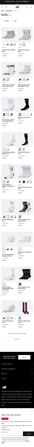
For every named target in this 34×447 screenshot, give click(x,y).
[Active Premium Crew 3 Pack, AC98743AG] (27, 182)
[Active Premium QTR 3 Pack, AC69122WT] (3, 45)
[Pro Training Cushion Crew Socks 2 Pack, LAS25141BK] (3, 115)
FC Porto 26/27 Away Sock (24, 321)
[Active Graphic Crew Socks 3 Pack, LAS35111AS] (19, 217)
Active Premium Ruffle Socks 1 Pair (8, 153)
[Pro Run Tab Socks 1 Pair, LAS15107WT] (7, 318)
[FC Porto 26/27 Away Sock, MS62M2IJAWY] (19, 318)
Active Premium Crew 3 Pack (25, 187)
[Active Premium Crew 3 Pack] (30, 177)
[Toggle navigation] (2, 7)
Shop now (26, 1)
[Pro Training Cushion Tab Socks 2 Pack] (14, 245)
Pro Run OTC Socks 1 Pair (24, 153)
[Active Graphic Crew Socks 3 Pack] (30, 212)
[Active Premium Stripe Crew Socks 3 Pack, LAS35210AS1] (7, 80)
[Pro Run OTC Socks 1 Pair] (30, 145)
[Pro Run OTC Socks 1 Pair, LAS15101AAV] (23, 149)
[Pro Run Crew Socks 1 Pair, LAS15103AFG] (27, 115)
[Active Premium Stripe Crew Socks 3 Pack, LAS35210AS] (3, 80)
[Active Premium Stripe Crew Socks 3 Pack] (14, 75)
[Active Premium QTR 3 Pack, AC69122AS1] (11, 45)
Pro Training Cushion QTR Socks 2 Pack (24, 85)
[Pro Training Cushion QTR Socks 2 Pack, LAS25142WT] (23, 80)
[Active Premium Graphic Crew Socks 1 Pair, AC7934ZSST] (3, 182)
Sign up (24, 357)
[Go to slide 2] (17, 3)
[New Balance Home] (17, 7)
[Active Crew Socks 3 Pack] (30, 40)
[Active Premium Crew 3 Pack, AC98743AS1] (19, 182)
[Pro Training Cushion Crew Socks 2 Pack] (14, 110)
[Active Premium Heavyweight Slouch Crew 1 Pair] (14, 280)
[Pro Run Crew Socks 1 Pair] (30, 110)
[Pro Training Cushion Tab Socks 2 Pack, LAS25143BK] (7, 249)
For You (3, 379)
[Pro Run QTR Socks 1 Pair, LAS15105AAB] (11, 217)
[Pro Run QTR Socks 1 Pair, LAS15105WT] (7, 217)
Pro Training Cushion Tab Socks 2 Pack (8, 255)
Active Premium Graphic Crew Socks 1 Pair (8, 186)
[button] (6, 7)
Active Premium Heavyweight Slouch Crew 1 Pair (8, 288)
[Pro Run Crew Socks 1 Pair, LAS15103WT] (23, 115)
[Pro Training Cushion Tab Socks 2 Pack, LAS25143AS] (11, 249)
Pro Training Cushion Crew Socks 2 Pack (8, 120)
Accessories (9, 10)
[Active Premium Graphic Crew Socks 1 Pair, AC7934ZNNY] (7, 182)
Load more (17, 339)
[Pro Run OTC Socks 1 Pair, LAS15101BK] (19, 149)
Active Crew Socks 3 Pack (24, 50)
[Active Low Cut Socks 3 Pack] (30, 245)
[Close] (32, 410)
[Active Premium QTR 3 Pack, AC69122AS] (7, 45)
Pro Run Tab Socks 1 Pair (8, 321)
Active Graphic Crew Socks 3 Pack (24, 220)
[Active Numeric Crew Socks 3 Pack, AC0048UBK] (19, 284)
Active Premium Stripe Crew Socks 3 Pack (8, 85)
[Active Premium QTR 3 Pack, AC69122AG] (15, 45)
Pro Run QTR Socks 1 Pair (8, 220)
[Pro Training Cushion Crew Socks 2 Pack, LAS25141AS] (11, 115)
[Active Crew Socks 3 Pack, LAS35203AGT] (23, 45)
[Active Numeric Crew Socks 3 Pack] (30, 280)
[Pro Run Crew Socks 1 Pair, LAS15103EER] (31, 115)
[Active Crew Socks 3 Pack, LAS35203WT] (19, 45)
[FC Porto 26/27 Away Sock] (30, 313)
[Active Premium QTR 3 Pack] (14, 40)
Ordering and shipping (8, 369)
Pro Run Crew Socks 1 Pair (24, 118)
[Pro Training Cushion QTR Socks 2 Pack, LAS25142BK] (19, 80)
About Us (4, 374)
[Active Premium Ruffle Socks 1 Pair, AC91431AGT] (7, 149)
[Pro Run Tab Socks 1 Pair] (14, 313)
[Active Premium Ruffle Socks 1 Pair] (14, 145)
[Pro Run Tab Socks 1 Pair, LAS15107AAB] (11, 318)
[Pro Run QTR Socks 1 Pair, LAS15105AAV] (15, 217)
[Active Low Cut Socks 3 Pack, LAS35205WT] (19, 249)
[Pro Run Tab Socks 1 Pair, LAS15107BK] (3, 318)
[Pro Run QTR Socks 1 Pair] (14, 212)
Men (2, 10)
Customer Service (6, 364)
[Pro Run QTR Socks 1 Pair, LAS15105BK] (3, 217)
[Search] (26, 7)
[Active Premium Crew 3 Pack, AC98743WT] (31, 182)
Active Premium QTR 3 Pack (8, 50)
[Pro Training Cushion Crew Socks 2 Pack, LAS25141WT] (7, 115)
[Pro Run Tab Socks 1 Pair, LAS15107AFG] (15, 318)
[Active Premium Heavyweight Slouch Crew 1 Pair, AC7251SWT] (3, 284)
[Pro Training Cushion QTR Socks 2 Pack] (30, 75)
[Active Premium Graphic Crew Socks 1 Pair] (14, 177)
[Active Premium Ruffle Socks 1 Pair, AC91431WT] (3, 149)
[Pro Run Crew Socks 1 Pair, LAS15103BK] (19, 115)
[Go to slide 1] (16, 3)
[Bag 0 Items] (31, 7)
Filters (6, 21)
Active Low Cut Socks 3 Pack (24, 252)
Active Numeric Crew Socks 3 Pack (24, 287)
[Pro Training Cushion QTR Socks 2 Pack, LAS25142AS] (27, 80)
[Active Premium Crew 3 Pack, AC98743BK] (23, 182)
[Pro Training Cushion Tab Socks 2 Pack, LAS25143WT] (3, 249)
